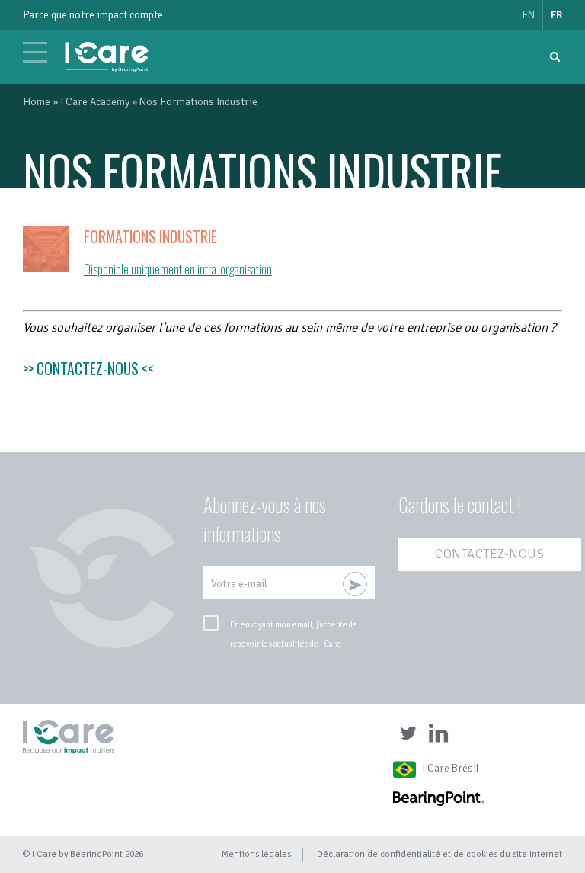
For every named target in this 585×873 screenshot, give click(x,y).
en (529, 14)
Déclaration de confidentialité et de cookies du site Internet (439, 854)
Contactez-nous (489, 554)
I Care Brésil (450, 768)
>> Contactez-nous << (88, 369)
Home (36, 101)
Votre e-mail (239, 583)
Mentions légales (256, 854)
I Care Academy (94, 101)
